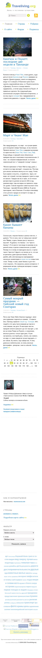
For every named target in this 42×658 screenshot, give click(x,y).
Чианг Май (20, 138)
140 (12, 366)
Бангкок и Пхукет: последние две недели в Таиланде (16, 61)
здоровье (15, 576)
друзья (34, 569)
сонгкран (16, 96)
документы (26, 566)
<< (7, 360)
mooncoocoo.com (19, 501)
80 (4, 363)
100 (31, 363)
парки (28, 586)
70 (29, 360)
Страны (21, 24)
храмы (20, 606)
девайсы (12, 566)
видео (12, 559)
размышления (10, 599)
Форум (20, 29)
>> (32, 366)
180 (27, 366)
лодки (29, 579)
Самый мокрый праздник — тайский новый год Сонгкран (16, 302)
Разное (13, 231)
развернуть (7, 514)
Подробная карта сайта (13, 517)
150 (16, 366)
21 (26, 231)
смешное (20, 602)
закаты (29, 573)
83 (14, 363)
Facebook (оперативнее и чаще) (13, 409)
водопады (9, 562)
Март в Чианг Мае (15, 135)
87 (26, 363)
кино (24, 580)
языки (35, 609)
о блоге (28, 583)
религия (33, 599)
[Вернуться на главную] (21, 7)
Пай (33, 152)
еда (6, 572)
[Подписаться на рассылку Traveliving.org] (36, 16)
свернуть (15, 514)
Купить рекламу (21, 632)
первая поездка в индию (15, 589)
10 (11, 360)
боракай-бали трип (23, 556)
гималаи (25, 562)
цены (26, 606)
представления (11, 596)
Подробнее (7, 405)
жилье (22, 572)
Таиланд (13, 68)
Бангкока (16, 77)
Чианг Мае (19, 74)
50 (23, 360)
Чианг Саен (27, 152)
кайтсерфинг (17, 579)
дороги (34, 565)
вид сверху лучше (24, 559)
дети (19, 565)
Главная (8, 24)
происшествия (24, 596)
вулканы (17, 563)
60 (26, 360)
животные (13, 572)
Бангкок (19, 68)
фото (14, 606)
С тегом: (6, 537)
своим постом (25, 259)
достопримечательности (17, 569)
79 (37, 360)
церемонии (34, 606)
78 (34, 360)
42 (12, 312)
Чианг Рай (18, 152)
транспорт (29, 602)
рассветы (20, 599)
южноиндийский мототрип (22, 609)
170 (23, 366)
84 (17, 363)
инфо (29, 576)
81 (8, 363)
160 (20, 366)
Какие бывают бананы (12, 226)
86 (23, 363)
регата (27, 600)
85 (20, 363)
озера (34, 583)
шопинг (7, 609)
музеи (21, 583)
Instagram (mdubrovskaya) (12, 411)
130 (8, 366)
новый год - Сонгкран (27, 321)
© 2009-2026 (27, 642)
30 (17, 360)
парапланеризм (20, 587)
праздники (32, 592)
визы (35, 559)
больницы (12, 556)
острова (9, 586)
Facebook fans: (23, 625)
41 (18, 70)
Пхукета (25, 77)
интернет (22, 576)
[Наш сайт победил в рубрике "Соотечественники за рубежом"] (34, 626)
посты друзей (21, 593)
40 (20, 360)
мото (16, 583)
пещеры (30, 590)
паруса (34, 587)
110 (35, 363)
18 (12, 141)
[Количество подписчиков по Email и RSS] (10, 626)
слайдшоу (13, 603)
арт (6, 556)
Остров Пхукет (21, 310)
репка (7, 602)
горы (32, 562)
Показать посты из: (9, 530)
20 (14, 360)
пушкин (33, 596)
